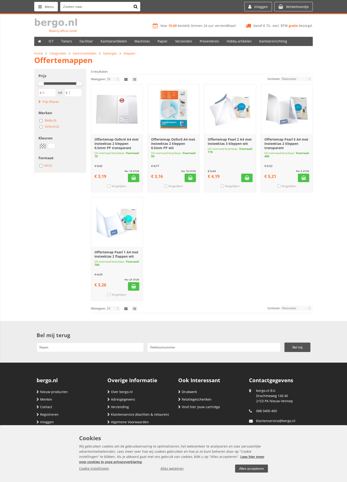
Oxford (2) (52, 126)
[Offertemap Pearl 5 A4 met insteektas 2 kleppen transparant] (287, 109)
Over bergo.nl (122, 392)
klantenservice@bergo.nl (275, 421)
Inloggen (47, 422)
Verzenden (183, 41)
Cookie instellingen (94, 468)
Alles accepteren (251, 468)
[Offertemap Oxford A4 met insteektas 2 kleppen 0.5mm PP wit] (173, 109)
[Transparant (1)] (42, 146)
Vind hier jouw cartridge (201, 407)
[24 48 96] (113, 79)
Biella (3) (50, 120)
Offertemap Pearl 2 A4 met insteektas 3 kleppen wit (230, 141)
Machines (142, 41)
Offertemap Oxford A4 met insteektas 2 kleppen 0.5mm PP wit (173, 143)
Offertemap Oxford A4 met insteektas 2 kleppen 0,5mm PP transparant (116, 143)
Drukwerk (189, 392)
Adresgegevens (123, 399)
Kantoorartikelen (114, 41)
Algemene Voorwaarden (130, 422)
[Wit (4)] (51, 146)
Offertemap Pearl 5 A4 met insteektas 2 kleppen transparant (286, 143)
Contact (46, 407)
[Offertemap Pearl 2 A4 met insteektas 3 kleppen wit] (230, 109)
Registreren (49, 414)
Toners (66, 41)
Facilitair (86, 41)
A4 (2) (48, 165)
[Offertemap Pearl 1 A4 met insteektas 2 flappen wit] (117, 222)
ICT (51, 41)
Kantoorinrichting (273, 41)
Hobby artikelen (239, 41)
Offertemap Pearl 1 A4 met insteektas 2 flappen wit (116, 254)
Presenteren (209, 41)
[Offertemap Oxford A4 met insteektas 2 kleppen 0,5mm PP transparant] (117, 109)
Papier (162, 41)
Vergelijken (119, 186)
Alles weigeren (172, 468)
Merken (46, 399)
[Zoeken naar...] (135, 6)
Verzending (120, 407)
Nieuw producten (54, 392)
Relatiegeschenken (197, 399)
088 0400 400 (266, 411)
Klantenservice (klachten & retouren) (140, 414)
